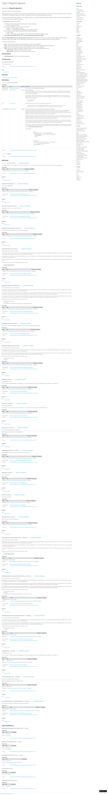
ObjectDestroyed (79, 144)
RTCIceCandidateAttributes (82, 73)
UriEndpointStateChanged (81, 147)
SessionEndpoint (79, 52)
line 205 (34, 440)
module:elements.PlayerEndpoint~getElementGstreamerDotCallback (19, 235)
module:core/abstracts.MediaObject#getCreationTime (20, 216)
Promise (78, 31)
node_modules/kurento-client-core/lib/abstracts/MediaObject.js (22, 195)
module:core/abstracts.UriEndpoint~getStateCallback (16, 480)
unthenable (78, 179)
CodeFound (78, 164)
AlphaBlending (79, 92)
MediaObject (78, 48)
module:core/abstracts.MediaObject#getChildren (19, 194)
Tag (77, 90)
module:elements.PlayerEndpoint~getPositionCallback (17, 437)
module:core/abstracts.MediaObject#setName (18, 664)
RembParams (78, 68)
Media (77, 133)
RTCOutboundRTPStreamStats (82, 80)
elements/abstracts (80, 13)
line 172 (34, 238)
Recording (78, 161)
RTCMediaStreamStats (80, 77)
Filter (77, 44)
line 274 (36, 313)
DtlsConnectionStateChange (82, 151)
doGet (77, 173)
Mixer (77, 99)
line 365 (35, 393)
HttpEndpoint (79, 106)
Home (78, 3)
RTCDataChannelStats (80, 72)
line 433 (34, 150)
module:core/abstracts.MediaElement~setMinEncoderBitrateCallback (24, 636)
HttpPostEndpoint (80, 98)
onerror (78, 175)
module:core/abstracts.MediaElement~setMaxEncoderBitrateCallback (24, 601)
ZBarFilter (78, 119)
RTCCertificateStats (80, 69)
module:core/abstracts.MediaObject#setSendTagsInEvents (21, 713)
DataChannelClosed (80, 148)
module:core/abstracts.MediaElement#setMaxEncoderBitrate (21, 603)
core (77, 8)
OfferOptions (79, 67)
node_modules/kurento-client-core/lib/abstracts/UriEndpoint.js (21, 484)
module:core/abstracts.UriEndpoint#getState (18, 482)
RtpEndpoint (78, 103)
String (77, 33)
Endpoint (78, 42)
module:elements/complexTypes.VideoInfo (14, 762)
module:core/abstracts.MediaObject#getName (18, 391)
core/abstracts (79, 9)
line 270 (34, 527)
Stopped (78, 163)
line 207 (36, 565)
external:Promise (24, 163)
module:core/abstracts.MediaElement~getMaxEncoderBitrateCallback (20, 309)
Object (77, 30)
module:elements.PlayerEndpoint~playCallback (15, 170)
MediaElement (79, 46)
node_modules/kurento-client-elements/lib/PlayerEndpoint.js (21, 66)
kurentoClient (79, 19)
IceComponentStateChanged (81, 155)
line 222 (34, 751)
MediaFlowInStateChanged (81, 134)
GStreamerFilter (79, 117)
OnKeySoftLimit (79, 159)
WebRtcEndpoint (79, 104)
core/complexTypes (80, 11)
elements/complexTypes (81, 15)
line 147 (36, 275)
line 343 (36, 605)
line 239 (34, 690)
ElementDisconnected (80, 130)
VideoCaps (78, 91)
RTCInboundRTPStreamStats (81, 76)
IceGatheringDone (80, 156)
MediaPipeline (30, 88)
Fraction (78, 63)
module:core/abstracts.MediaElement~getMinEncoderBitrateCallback (20, 364)
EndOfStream (6, 72)
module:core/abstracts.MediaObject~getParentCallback (17, 413)
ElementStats (79, 60)
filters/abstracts (80, 17)
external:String (12, 103)
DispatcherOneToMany (80, 96)
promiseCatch (79, 177)
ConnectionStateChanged (81, 128)
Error (77, 132)
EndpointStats (79, 61)
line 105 (35, 506)
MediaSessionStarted (80, 137)
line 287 (34, 765)
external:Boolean (13, 109)
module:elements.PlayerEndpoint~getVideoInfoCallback (17, 524)
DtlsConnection (79, 107)
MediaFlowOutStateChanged (81, 136)
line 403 (35, 666)
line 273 (35, 217)
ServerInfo (78, 87)
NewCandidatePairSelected (81, 157)
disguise (78, 170)
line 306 (35, 335)
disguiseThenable (80, 171)
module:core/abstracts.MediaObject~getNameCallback (17, 389)
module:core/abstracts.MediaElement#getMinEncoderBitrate (21, 367)
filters (78, 16)
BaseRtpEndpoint (79, 41)
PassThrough (78, 40)
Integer (78, 27)
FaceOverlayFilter (80, 115)
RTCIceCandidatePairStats (81, 75)
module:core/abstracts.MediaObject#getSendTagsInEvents (21, 460)
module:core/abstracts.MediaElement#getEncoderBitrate (20, 273)
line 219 (35, 195)
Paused (77, 160)
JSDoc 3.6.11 (13, 793)
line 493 (35, 462)
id (76, 174)
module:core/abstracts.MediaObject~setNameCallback (17, 662)
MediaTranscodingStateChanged (82, 141)
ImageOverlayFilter (80, 118)
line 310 (34, 173)
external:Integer (13, 89)
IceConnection (79, 111)
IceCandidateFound (80, 153)
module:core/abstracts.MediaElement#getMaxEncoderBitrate (21, 311)
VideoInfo (78, 114)
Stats (77, 88)
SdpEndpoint (78, 49)
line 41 (34, 66)
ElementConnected (80, 129)
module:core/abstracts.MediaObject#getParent (19, 415)
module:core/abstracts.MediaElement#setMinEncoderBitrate (21, 639)
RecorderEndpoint (80, 102)
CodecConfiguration (80, 56)
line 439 (35, 417)
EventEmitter (79, 26)
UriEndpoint (78, 53)
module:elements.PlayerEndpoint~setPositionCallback (17, 688)
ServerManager (79, 50)
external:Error (8, 733)
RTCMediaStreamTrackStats (81, 79)
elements (5, 8)
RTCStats (78, 84)
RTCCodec (78, 71)
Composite (78, 94)
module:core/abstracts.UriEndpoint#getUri (18, 505)
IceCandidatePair (80, 110)
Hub (8, 407)
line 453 (34, 156)
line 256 (34, 788)
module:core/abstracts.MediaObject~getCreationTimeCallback (18, 213)
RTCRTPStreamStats (80, 83)
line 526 (35, 714)
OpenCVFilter (79, 121)
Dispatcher (78, 95)
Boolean (78, 23)
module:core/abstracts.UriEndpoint (10, 77)
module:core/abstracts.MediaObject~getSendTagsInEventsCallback (19, 458)
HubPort (78, 37)
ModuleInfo (78, 65)
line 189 (34, 738)
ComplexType (78, 57)
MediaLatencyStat (80, 64)
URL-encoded (24, 35)
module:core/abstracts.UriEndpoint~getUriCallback (16, 502)
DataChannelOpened (80, 149)
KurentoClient (79, 122)
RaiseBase (78, 145)
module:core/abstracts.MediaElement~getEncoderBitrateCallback (19, 271)
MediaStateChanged (80, 140)
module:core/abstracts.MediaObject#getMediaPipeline (20, 333)
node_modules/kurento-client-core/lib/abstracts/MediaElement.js (22, 275)
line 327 (34, 776)
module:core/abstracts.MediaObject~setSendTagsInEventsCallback (22, 710)
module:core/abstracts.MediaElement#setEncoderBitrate (20, 564)
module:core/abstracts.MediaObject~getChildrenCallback (17, 191)
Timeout (78, 178)
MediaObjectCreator (80, 123)
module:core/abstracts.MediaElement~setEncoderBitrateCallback (21, 561)
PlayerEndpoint (79, 100)
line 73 (35, 484)
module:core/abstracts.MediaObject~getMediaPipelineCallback (18, 331)
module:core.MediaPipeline (15, 88)
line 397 (36, 368)
